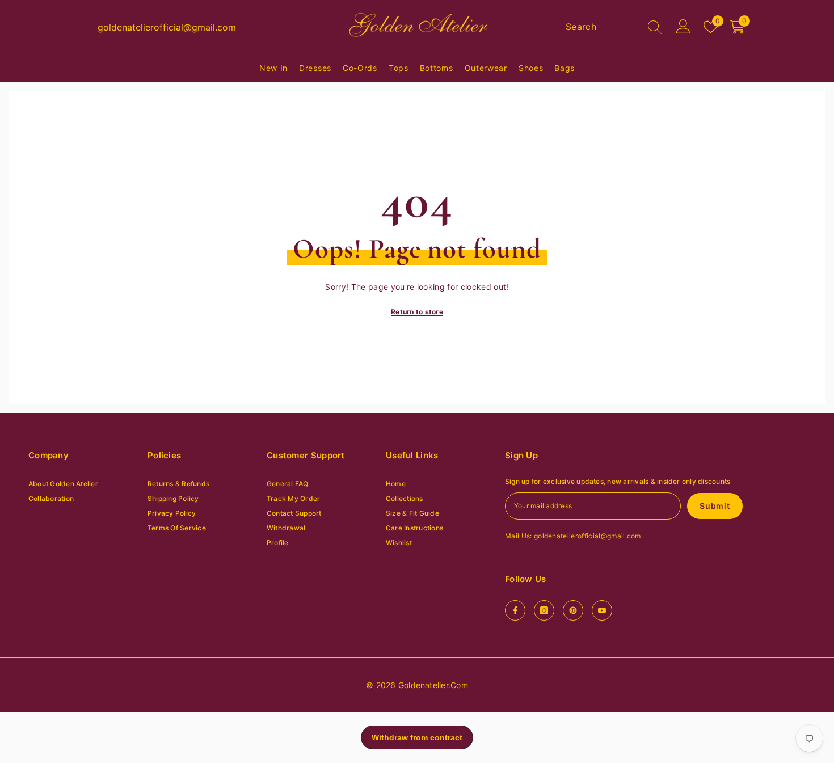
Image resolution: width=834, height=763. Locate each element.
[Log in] (683, 27)
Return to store (417, 311)
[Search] (614, 27)
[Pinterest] (573, 610)
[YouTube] (602, 610)
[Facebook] (515, 610)
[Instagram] (544, 610)
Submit (715, 506)
